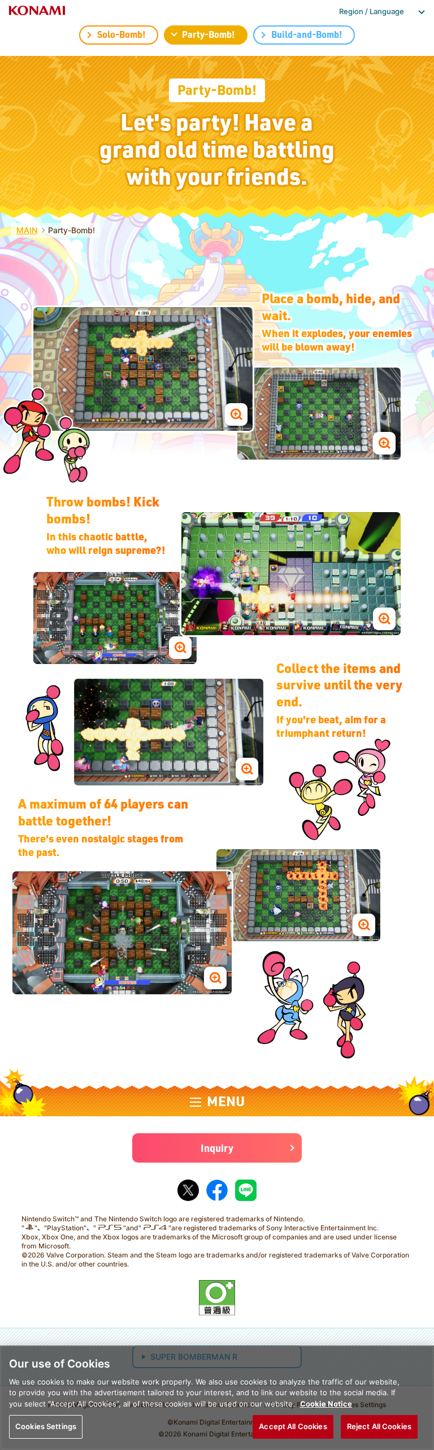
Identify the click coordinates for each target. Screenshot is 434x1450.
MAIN (26, 230)
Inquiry (217, 1147)
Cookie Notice (326, 1403)
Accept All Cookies (293, 1426)
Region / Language (371, 11)
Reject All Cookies (379, 1426)
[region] (217, 1398)
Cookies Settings (45, 1426)
